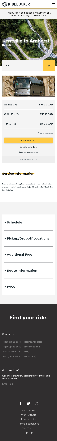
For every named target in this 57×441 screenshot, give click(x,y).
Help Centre (28, 410)
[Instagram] (36, 403)
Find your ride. (28, 318)
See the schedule (28, 147)
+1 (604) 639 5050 (12, 347)
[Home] (16, 4)
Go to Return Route (28, 159)
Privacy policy (28, 419)
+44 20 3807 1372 (12, 351)
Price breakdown (45, 133)
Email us (7, 384)
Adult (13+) (10, 104)
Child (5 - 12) (11, 114)
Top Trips (28, 432)
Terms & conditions (28, 423)
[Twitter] (28, 403)
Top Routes (28, 428)
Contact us (8, 334)
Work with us (28, 415)
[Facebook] (20, 403)
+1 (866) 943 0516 (12, 342)
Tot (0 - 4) (10, 123)
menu (53, 4)
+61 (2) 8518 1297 (11, 356)
